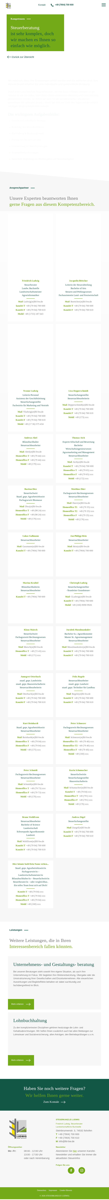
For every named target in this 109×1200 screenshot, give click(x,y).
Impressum (53, 1190)
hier (75, 1151)
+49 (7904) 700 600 (64, 4)
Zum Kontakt (51, 1101)
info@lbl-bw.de (65, 1141)
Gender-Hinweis (66, 1190)
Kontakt (41, 5)
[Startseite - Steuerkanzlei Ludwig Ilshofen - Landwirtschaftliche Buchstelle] (8, 5)
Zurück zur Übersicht (23, 57)
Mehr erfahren (17, 1004)
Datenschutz (41, 1190)
